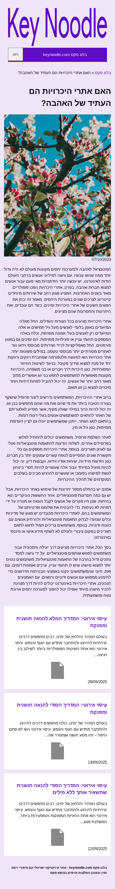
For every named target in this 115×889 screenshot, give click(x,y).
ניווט (15, 54)
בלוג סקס (103, 72)
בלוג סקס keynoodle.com (65, 54)
